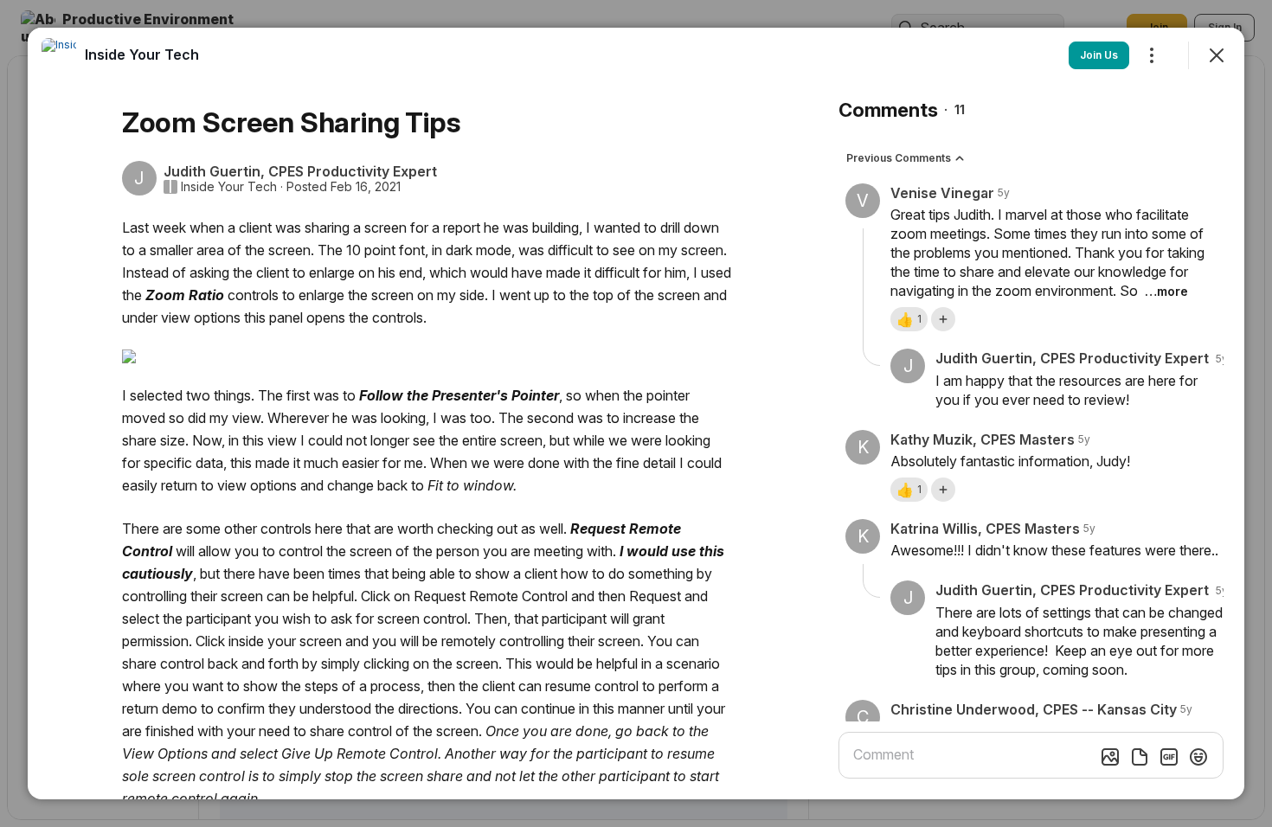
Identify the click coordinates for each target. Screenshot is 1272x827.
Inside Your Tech (229, 187)
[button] (909, 319)
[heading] (142, 54)
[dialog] (636, 413)
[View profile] (59, 55)
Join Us (1099, 54)
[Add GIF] (1169, 757)
